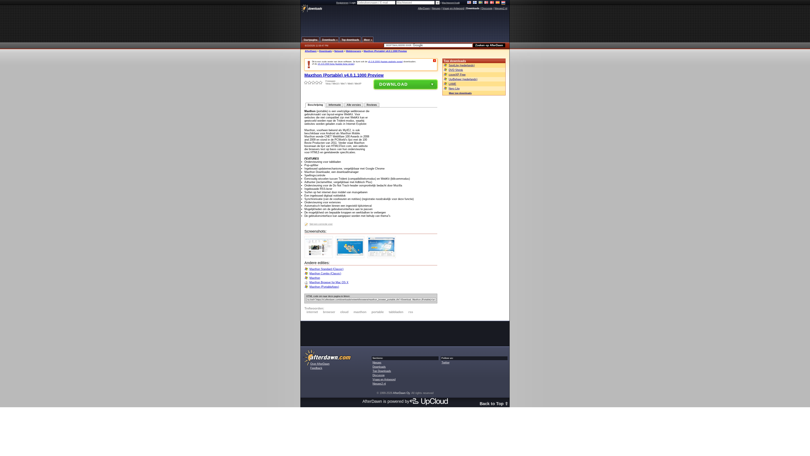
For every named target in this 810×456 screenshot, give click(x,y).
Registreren (342, 2)
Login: (353, 2)
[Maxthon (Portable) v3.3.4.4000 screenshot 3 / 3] (382, 257)
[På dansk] (492, 3)
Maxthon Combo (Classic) (325, 273)
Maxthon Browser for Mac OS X (328, 282)
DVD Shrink (456, 70)
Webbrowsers (353, 51)
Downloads (325, 51)
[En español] (498, 3)
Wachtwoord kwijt (451, 2)
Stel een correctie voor (321, 224)
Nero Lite (454, 88)
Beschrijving (315, 104)
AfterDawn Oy (401, 393)
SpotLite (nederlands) (462, 65)
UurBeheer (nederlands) (463, 79)
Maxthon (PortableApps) (324, 286)
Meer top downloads (460, 93)
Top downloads (455, 60)
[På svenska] (481, 3)
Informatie (335, 104)
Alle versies (354, 104)
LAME (452, 84)
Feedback (316, 368)
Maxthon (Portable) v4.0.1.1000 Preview (385, 51)
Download (393, 84)
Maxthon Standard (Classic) (326, 269)
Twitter (445, 362)
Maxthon (314, 278)
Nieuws (436, 8)
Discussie (487, 8)
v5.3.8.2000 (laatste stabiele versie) (385, 61)
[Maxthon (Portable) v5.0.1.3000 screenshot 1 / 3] (319, 257)
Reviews (372, 104)
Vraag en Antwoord (453, 8)
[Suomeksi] (475, 3)
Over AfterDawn (319, 363)
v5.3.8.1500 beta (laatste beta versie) (336, 64)
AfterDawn (424, 8)
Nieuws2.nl (500, 8)
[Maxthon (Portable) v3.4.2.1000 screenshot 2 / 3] (351, 257)
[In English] (469, 3)
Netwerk (338, 51)
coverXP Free (457, 74)
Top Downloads (382, 371)
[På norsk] (486, 3)
